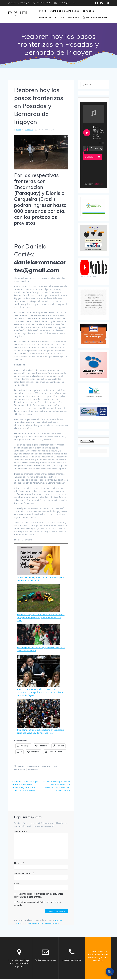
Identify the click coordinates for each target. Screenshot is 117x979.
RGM (18, 129)
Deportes (88, 11)
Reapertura (33, 769)
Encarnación (33, 766)
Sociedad (73, 17)
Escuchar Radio (87, 441)
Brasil (21, 766)
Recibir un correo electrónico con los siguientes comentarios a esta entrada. (38, 895)
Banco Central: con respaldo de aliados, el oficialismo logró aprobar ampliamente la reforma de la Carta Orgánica (40, 692)
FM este (17, 14)
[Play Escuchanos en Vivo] (86, 132)
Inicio (42, 11)
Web (16, 883)
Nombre (19, 863)
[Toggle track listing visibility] (101, 148)
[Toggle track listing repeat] (96, 148)
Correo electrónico (24, 873)
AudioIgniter (98, 184)
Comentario (20, 831)
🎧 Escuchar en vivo (94, 17)
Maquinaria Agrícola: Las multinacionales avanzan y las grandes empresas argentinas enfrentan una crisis (40, 617)
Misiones (46, 766)
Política (60, 17)
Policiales (45, 17)
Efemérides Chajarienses (64, 11)
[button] (99, 157)
